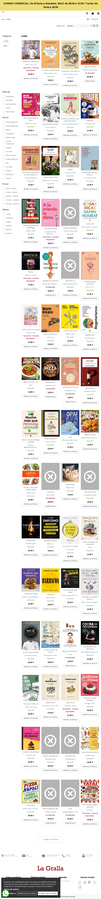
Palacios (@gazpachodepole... (31, 446)
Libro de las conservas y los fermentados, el (30, 173)
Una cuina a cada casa (31, 704)
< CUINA (5, 41)
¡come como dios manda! (31, 329)
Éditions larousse (30, 123)
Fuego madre (30, 540)
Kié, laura (90, 810)
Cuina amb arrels (90, 492)
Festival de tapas (90, 435)
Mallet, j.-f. (50, 544)
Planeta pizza (50, 382)
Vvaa (30, 385)
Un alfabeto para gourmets (90, 283)
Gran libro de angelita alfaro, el (90, 598)
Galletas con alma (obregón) (90, 699)
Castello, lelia (30, 493)
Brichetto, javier (30, 543)
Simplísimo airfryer (50, 541)
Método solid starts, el (70, 651)
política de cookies (11, 889)
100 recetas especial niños (31, 119)
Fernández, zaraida (90, 495)
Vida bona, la (70, 281)
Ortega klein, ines (70, 390)
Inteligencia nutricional (50, 281)
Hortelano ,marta (70, 706)
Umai (70, 809)
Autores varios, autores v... (90, 438)
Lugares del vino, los (50, 177)
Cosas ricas (90, 224)
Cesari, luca (50, 337)
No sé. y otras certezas (31, 652)
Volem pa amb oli (50, 439)
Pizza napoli (31, 805)
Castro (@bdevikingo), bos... (90, 652)
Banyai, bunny (30, 231)
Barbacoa (50, 594)
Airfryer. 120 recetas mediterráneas (31, 488)
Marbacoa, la (50, 703)
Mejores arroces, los (31, 382)
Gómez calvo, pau (31, 707)
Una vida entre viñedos (50, 124)
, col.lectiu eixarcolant (70, 231)
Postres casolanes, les (50, 756)
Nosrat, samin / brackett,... (90, 227)
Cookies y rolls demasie (31, 752)
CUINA (5, 46)
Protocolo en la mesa (70, 387)
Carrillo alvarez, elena (70, 74)
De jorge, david (90, 124)
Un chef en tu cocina (70, 331)
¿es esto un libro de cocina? (50, 651)
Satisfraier (89, 120)
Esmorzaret (70, 703)
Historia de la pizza (50, 334)
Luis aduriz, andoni (31, 655)
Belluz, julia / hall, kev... (50, 284)
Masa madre (70, 484)
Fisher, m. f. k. (90, 287)
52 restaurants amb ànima (70, 591)
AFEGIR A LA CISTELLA (31, 78)
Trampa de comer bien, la (70, 71)
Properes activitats (63, 881)
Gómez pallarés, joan (70, 284)
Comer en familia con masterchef (90, 543)
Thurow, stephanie (31, 178)
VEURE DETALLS (90, 81)
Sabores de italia (90, 67)
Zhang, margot (90, 755)
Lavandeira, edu (50, 385)
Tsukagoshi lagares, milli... (70, 812)
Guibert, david (70, 334)
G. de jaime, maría (90, 178)
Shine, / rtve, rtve (31, 64)
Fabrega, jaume (50, 759)
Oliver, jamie (50, 597)
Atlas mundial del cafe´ (50, 809)
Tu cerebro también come (50, 70)
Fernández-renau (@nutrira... (50, 233)
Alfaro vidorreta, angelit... (90, 602)
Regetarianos (90, 335)
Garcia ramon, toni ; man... (50, 706)
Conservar (50, 492)
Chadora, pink (30, 332)
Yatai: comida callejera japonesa (90, 806)
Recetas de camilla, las (31, 61)
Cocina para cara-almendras (90, 648)
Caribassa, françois (90, 391)
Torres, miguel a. (50, 127)
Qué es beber (90, 388)
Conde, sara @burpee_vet (70, 124)
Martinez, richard (31, 275)
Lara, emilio (70, 549)
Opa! (70, 437)
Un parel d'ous (70, 756)
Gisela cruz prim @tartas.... (31, 597)
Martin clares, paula (50, 73)
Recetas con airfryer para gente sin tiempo (70, 120)
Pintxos (30, 272)
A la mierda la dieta (50, 229)
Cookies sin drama (30, 594)
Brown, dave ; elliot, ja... (31, 808)
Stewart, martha (70, 173)
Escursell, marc (31, 755)
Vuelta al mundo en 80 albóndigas (31, 226)
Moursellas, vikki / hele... (70, 440)
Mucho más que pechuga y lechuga (31, 441)
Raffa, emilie (70, 488)
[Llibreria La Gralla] (2, 12)
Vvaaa (90, 547)
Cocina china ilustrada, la (90, 752)
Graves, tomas (50, 442)
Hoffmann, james (50, 812)
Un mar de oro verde (70, 546)
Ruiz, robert (50, 495)
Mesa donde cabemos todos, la (90, 173)
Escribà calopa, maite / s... (70, 595)
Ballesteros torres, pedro (50, 180)
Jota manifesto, (90, 338)
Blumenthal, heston (50, 655)
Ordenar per (61, 26)
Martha (70, 169)
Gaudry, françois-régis (90, 70)
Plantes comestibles (70, 228)
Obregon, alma (90, 703)
